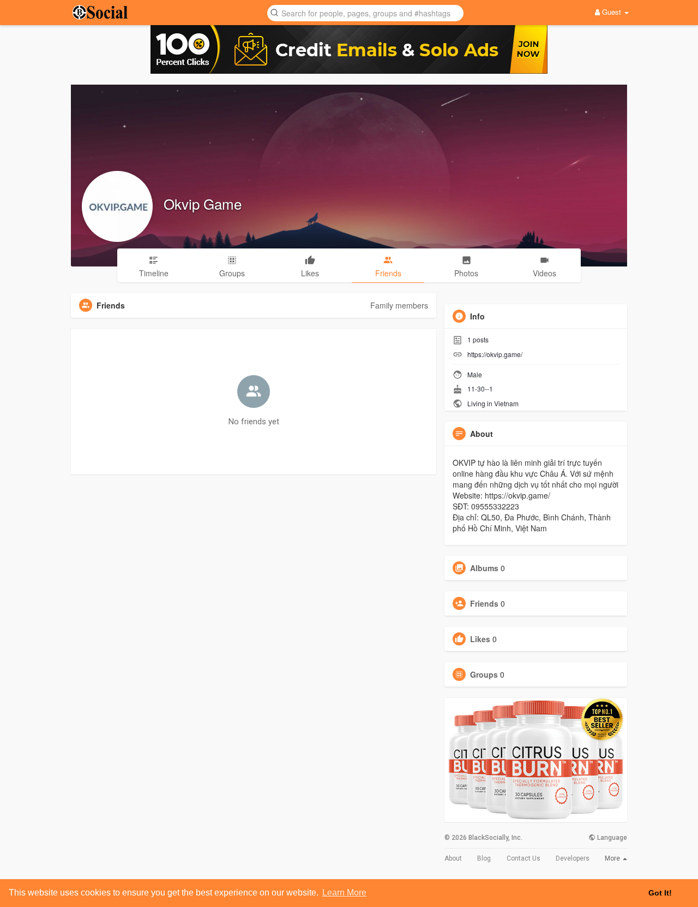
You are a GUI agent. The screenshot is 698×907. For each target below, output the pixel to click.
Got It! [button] (660, 892)
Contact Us (523, 858)
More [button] (613, 858)
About (453, 858)
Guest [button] (611, 12)
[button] (365, 12)
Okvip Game (203, 203)
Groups (484, 674)
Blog (484, 858)
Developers (572, 858)
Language (611, 837)
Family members (399, 305)
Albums (484, 568)
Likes (480, 639)
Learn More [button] (344, 892)
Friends (484, 603)
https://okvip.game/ (494, 354)
